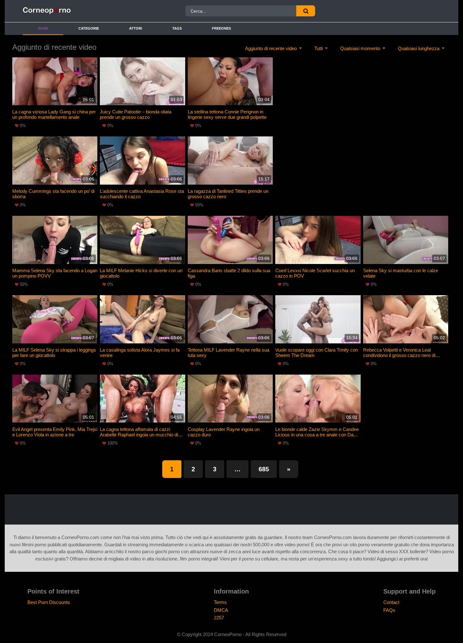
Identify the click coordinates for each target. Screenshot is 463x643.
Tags (177, 28)
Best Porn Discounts (48, 602)
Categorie (88, 28)
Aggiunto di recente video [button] (271, 48)
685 (264, 469)
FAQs (389, 610)
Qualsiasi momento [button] (360, 48)
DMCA (221, 610)
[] (305, 10)
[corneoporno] (75, 11)
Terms (220, 602)
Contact (391, 602)
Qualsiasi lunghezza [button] (419, 48)
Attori (135, 28)
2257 (219, 617)
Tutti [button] (319, 48)
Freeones (221, 28)
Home (43, 28)
